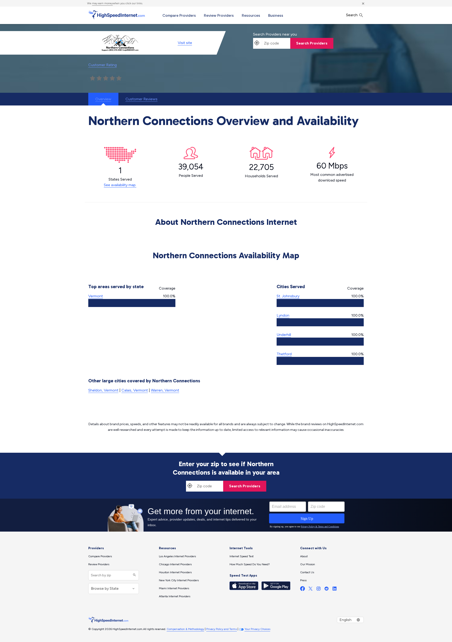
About (304, 556)
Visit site (185, 42)
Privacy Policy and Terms (221, 629)
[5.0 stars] (119, 78)
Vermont (95, 296)
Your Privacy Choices (257, 629)
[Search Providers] (134, 575)
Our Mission (307, 564)
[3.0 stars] (105, 78)
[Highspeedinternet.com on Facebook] (302, 589)
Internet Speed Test (242, 556)
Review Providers (219, 15)
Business (275, 15)
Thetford (284, 354)
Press (303, 580)
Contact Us (307, 572)
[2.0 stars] (99, 78)
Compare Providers (179, 15)
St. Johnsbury (288, 296)
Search (352, 15)
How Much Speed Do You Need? (250, 564)
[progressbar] (131, 303)
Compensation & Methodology (185, 629)
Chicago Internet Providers (175, 564)
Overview (103, 99)
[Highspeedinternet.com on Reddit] (326, 589)
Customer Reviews (141, 99)
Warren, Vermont (165, 390)
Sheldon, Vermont (103, 390)
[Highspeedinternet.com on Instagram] (318, 589)
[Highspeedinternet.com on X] (310, 589)
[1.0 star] (92, 78)
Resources (251, 15)
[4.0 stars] (112, 78)
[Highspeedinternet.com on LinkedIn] (334, 589)
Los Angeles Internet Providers (177, 556)
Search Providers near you (275, 34)
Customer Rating (102, 65)
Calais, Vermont (134, 390)
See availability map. (120, 185)
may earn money (102, 3)
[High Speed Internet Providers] (116, 15)
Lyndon (283, 315)
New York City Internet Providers (179, 580)
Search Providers (311, 43)
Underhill (284, 334)
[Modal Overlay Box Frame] (226, 515)
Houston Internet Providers (175, 572)
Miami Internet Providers (174, 588)
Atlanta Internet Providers (174, 596)
